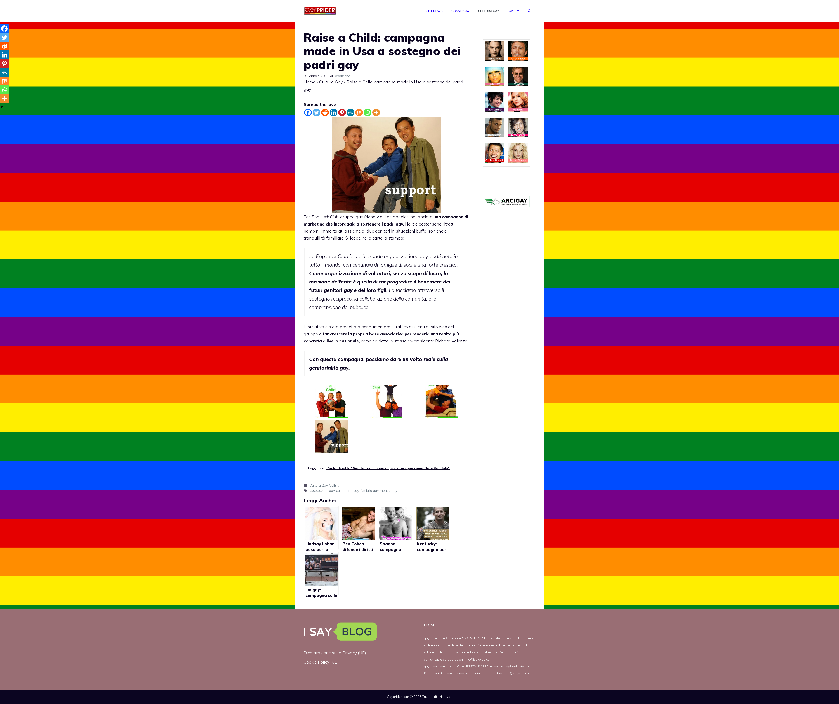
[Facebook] (308, 112)
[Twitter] (316, 112)
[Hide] (1, 107)
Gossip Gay (460, 11)
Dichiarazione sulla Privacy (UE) (335, 652)
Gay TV (513, 11)
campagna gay (347, 490)
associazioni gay (322, 490)
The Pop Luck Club (321, 216)
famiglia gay (369, 490)
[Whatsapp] (367, 112)
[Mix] (359, 112)
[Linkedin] (333, 112)
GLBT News (434, 11)
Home (309, 82)
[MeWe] (350, 112)
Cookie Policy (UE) (321, 662)
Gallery (334, 485)
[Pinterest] (342, 112)
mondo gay (388, 490)
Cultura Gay (488, 11)
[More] (376, 112)
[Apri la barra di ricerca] (529, 10)
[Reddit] (325, 112)
